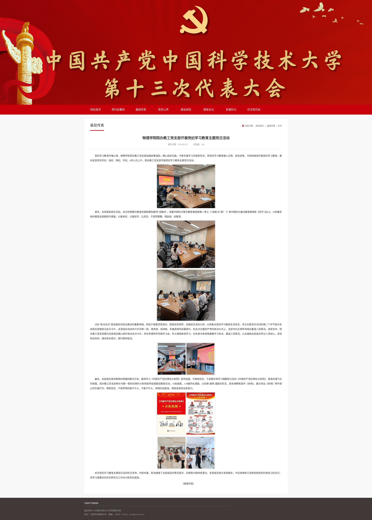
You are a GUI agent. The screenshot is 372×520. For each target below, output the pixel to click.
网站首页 (95, 109)
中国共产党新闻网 (91, 503)
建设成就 (186, 109)
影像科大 (231, 109)
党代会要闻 (118, 109)
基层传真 (141, 109)
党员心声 (163, 109)
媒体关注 (208, 109)
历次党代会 (253, 109)
